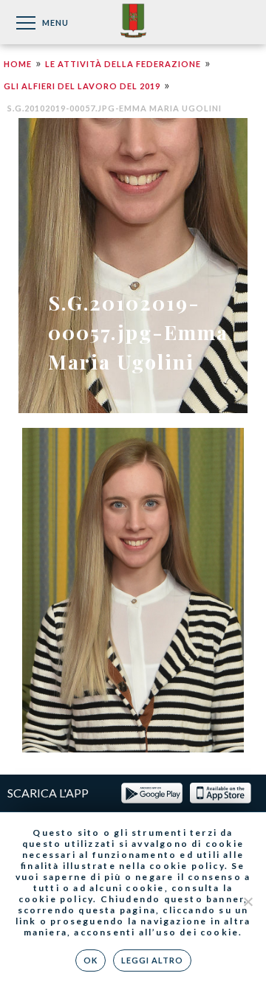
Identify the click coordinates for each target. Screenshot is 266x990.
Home (18, 64)
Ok (90, 960)
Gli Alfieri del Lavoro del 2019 (82, 86)
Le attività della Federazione (123, 64)
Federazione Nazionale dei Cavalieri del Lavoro (133, 22)
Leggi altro (152, 960)
